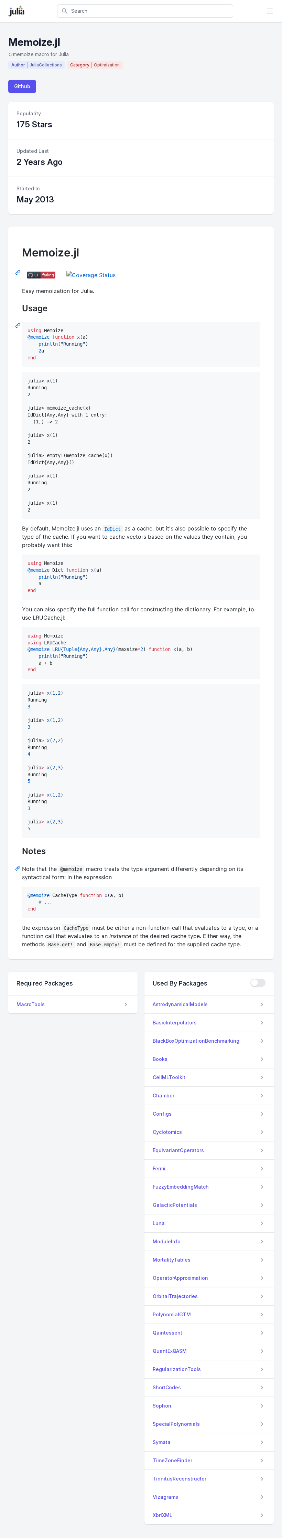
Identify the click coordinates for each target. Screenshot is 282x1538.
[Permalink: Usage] (18, 325)
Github (22, 86)
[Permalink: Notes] (18, 868)
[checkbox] (257, 983)
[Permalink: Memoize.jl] (18, 272)
